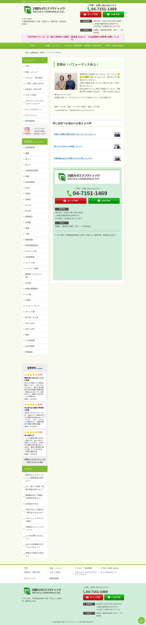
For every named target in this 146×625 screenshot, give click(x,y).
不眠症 (28, 300)
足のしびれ (30, 329)
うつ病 (28, 294)
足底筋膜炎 (30, 257)
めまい (28, 188)
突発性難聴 (30, 182)
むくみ (28, 205)
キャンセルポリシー (33, 109)
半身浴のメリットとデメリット (34, 528)
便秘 (27, 228)
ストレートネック (32, 306)
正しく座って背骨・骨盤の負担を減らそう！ (34, 487)
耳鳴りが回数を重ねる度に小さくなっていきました (75, 134)
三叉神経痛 (30, 340)
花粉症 (28, 199)
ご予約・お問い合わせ (114, 46)
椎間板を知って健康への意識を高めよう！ (34, 496)
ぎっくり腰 (30, 312)
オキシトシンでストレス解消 (34, 519)
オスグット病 (30, 251)
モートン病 (30, 263)
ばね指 (28, 283)
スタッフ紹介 (30, 95)
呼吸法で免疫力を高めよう (34, 554)
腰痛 (27, 153)
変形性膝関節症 (31, 245)
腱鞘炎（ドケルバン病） (33, 275)
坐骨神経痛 (30, 147)
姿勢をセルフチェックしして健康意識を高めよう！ (34, 478)
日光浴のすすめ (31, 504)
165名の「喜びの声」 (93, 46)
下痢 (27, 234)
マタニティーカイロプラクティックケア (34, 102)
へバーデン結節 (31, 268)
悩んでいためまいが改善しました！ (68, 146)
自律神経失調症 (31, 171)
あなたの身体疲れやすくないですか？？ (34, 545)
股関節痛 (29, 240)
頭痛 (27, 176)
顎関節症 (29, 352)
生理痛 (28, 222)
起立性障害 (30, 346)
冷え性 (28, 211)
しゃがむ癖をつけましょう (34, 537)
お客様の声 (34, 52)
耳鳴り (28, 194)
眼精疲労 (29, 217)
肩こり (28, 159)
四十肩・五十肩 (31, 317)
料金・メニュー (52, 46)
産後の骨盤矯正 (31, 289)
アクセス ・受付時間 (73, 46)
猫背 (27, 335)
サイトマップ (30, 115)
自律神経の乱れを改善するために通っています (73, 158)
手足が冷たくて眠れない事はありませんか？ (34, 511)
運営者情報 (30, 121)
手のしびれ (30, 323)
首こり (28, 165)
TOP (32, 46)
